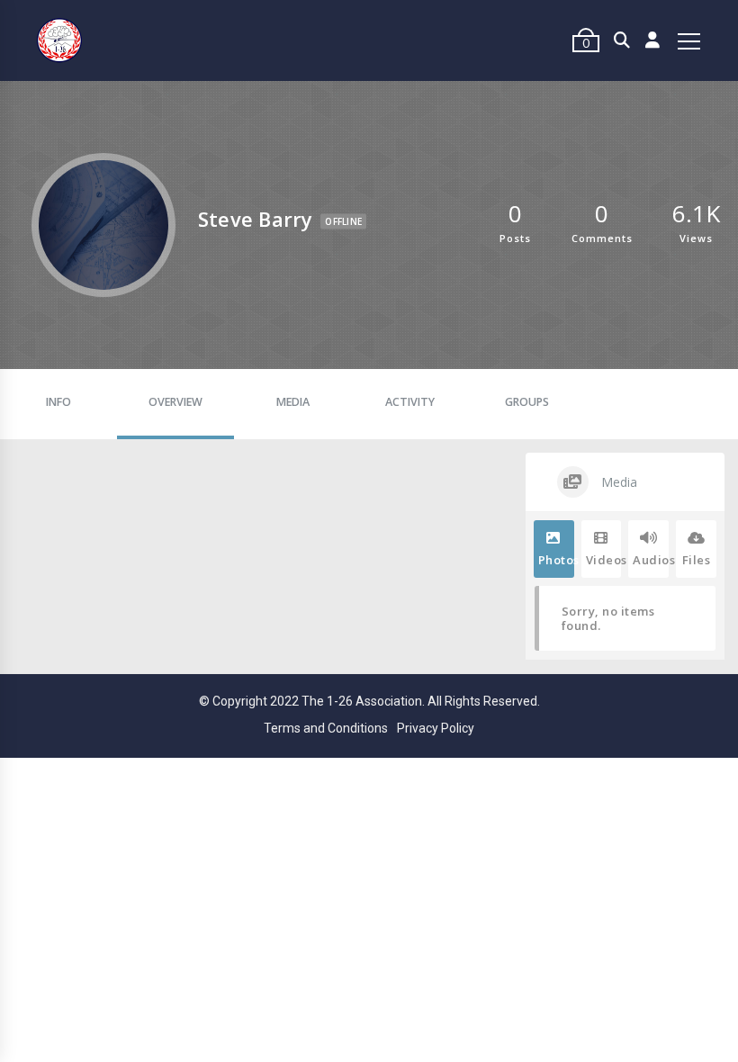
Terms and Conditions (326, 728)
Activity (410, 402)
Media (293, 402)
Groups (527, 402)
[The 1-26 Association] (59, 41)
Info (58, 402)
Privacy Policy (435, 728)
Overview (175, 402)
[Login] (653, 40)
